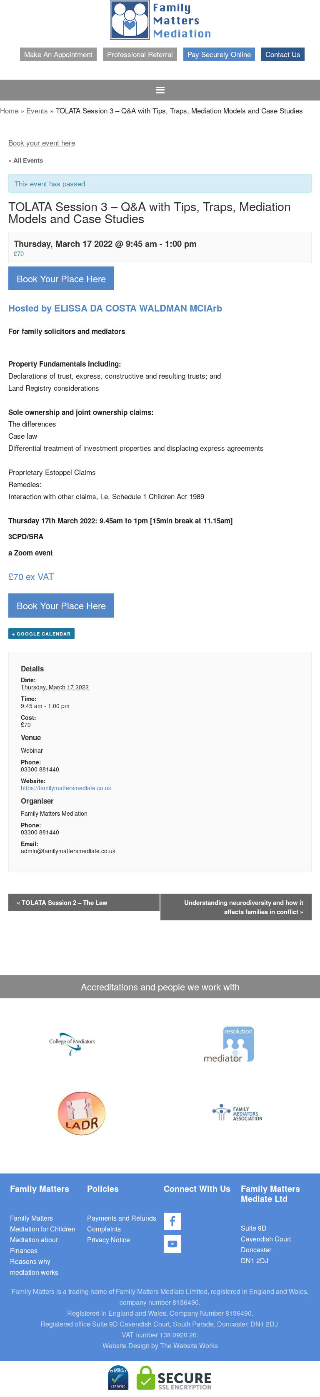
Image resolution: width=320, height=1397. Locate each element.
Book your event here (41, 142)
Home (9, 110)
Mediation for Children (42, 1229)
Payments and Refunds (121, 1218)
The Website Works (189, 1345)
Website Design (126, 1345)
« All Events (25, 160)
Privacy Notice (108, 1239)
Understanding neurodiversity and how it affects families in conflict (243, 907)
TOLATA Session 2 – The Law (62, 902)
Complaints (104, 1229)
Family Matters (31, 1218)
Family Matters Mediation (160, 20)
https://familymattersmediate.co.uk (66, 788)
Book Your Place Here (61, 278)
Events (37, 110)
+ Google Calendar (41, 634)
